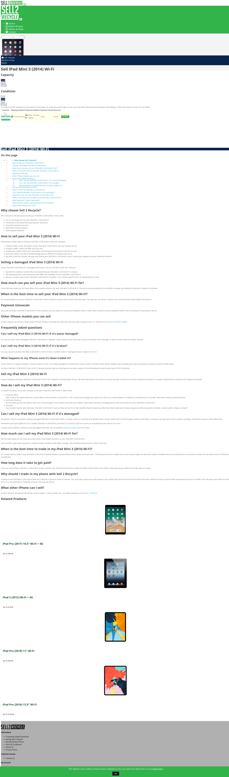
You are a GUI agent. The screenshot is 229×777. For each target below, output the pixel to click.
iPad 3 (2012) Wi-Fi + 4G (18, 597)
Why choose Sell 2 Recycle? (25, 160)
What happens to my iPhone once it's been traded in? (40, 185)
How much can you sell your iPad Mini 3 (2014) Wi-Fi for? (34, 168)
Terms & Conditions (14, 744)
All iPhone (93, 493)
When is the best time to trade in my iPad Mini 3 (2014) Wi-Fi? (36, 198)
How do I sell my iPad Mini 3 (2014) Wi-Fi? (28, 190)
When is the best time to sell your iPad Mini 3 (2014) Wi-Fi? (35, 171)
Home (11, 23)
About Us (9, 747)
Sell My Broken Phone (15, 742)
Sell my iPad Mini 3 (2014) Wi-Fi (24, 187)
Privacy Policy (11, 749)
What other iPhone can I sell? (24, 205)
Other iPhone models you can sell (25, 176)
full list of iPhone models (117, 322)
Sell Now (65, 117)
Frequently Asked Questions (17, 736)
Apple (4, 63)
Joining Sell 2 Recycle (14, 739)
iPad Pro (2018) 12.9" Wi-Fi (20, 704)
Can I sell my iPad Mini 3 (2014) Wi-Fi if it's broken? (39, 183)
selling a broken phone (73, 428)
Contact (12, 32)
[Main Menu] (24, 4)
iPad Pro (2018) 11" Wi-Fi (18, 651)
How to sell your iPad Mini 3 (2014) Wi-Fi (28, 163)
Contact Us (10, 758)
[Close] (20, 19)
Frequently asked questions (23, 178)
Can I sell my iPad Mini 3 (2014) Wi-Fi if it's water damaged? (42, 180)
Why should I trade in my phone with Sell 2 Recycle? (33, 203)
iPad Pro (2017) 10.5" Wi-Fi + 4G (23, 543)
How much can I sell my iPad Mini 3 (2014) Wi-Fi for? (33, 195)
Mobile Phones (15, 26)
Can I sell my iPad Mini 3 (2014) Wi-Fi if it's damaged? (33, 192)
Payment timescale (19, 173)
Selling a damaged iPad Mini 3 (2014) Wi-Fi (29, 165)
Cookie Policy (157, 769)
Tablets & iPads (15, 29)
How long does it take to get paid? (25, 200)
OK (116, 774)
